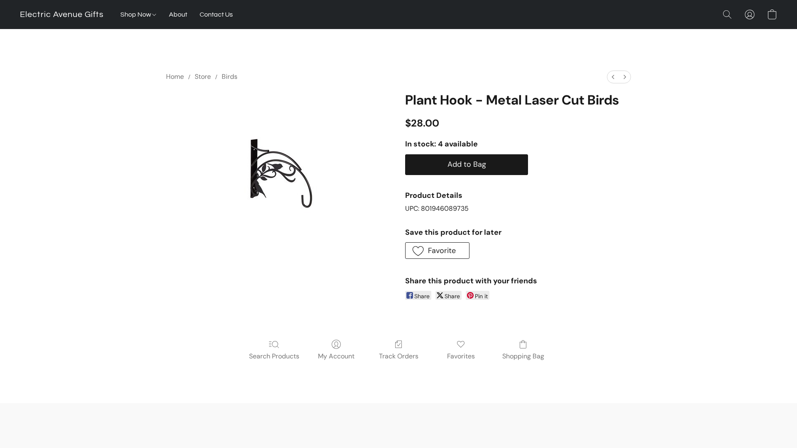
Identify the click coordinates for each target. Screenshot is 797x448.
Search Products (274, 356)
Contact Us (216, 14)
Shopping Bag (523, 356)
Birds (229, 76)
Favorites (461, 356)
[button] (62, 14)
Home (175, 76)
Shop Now (136, 14)
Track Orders (398, 356)
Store (203, 76)
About (178, 14)
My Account (336, 356)
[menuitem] (613, 77)
